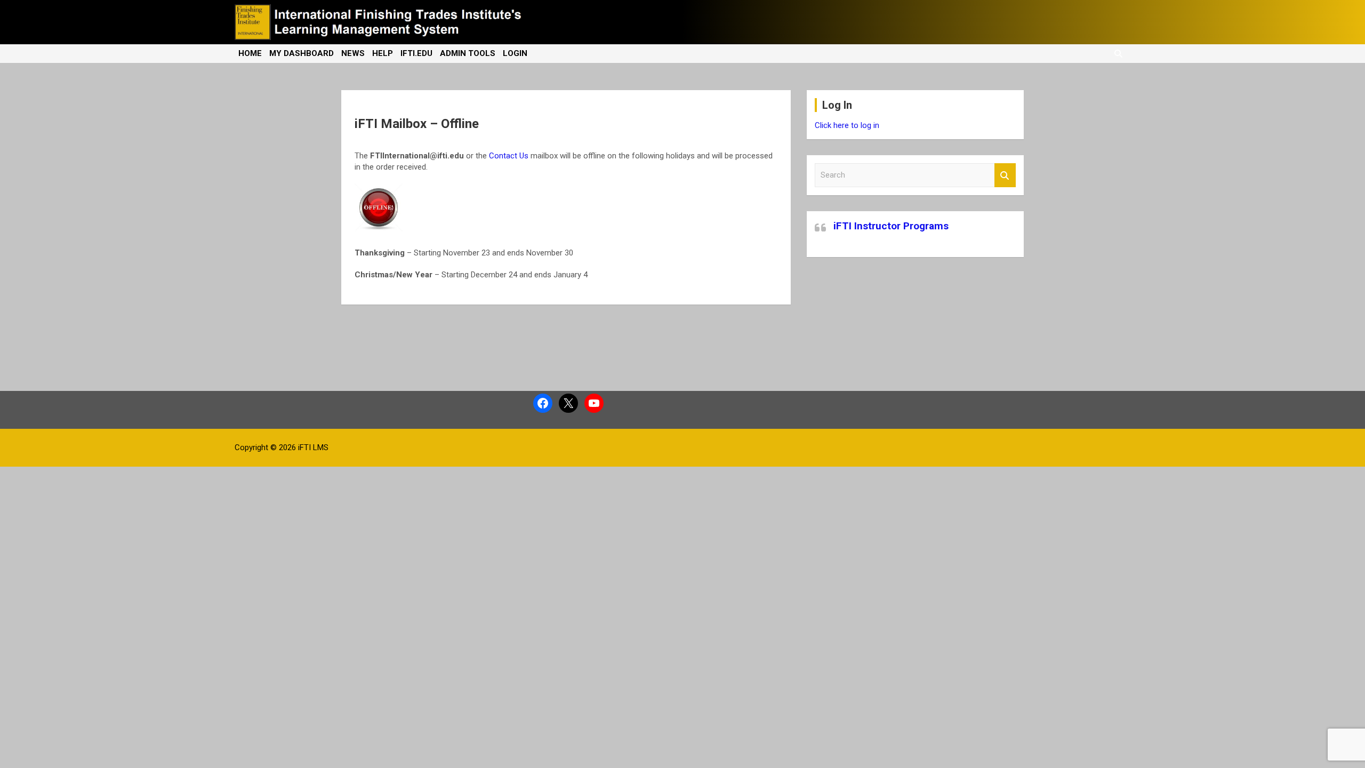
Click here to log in (847, 125)
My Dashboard (301, 53)
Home (250, 53)
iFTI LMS (313, 447)
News (353, 53)
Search (1005, 175)
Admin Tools (467, 53)
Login (515, 53)
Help (382, 53)
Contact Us (508, 156)
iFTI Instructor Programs (891, 226)
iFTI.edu (416, 53)
